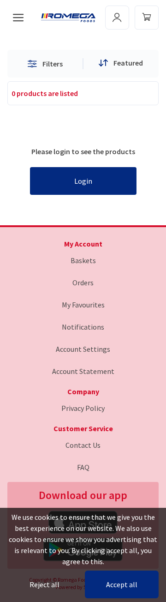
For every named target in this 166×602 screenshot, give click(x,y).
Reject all (44, 584)
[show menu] (18, 17)
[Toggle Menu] (147, 18)
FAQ (83, 467)
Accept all (121, 584)
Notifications (83, 326)
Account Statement (83, 371)
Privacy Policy (83, 408)
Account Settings (83, 349)
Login (83, 181)
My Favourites (83, 304)
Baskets (83, 260)
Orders (83, 282)
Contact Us (83, 445)
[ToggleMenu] (117, 18)
